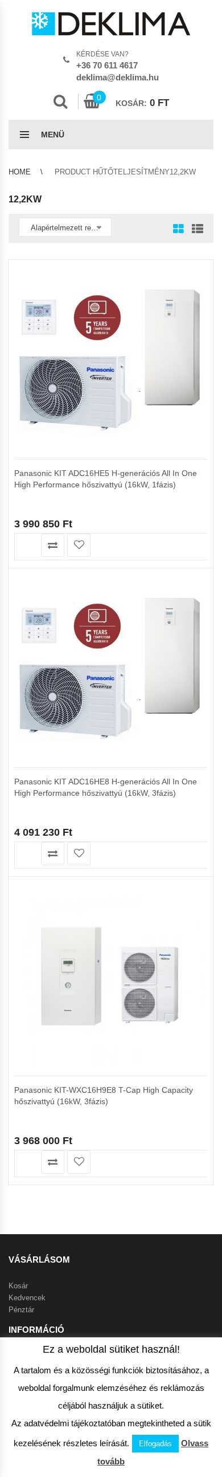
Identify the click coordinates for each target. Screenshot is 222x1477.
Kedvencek (27, 1297)
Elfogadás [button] (155, 1443)
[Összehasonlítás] (52, 545)
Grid (178, 229)
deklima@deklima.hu (117, 77)
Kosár (18, 1285)
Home (20, 172)
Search (60, 101)
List (194, 229)
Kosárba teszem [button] (26, 545)
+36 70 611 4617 (107, 65)
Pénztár (21, 1309)
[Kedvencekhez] (79, 545)
